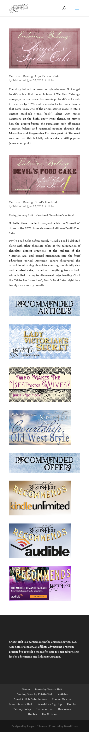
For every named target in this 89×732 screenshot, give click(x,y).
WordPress (71, 726)
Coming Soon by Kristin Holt (35, 694)
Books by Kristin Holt (48, 689)
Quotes (32, 714)
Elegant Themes (37, 726)
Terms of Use (44, 709)
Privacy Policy (22, 709)
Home (26, 689)
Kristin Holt (19, 80)
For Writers (49, 714)
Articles (49, 80)
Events (71, 704)
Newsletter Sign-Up (49, 704)
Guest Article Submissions (30, 699)
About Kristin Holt (20, 704)
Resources (64, 709)
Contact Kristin (61, 699)
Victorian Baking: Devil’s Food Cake (34, 202)
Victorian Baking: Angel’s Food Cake (34, 76)
